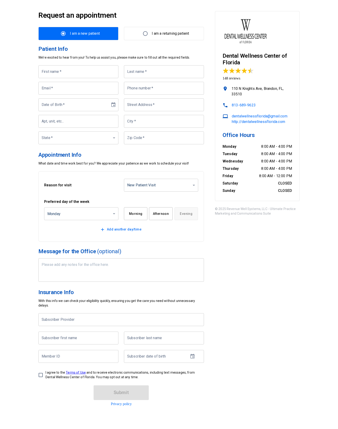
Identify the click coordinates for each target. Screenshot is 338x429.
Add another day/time (124, 229)
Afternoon (161, 214)
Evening (186, 214)
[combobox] (117, 319)
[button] (78, 137)
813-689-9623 (244, 105)
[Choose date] (113, 104)
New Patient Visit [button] (141, 185)
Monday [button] (53, 214)
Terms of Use (76, 372)
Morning (136, 214)
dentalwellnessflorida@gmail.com (259, 116)
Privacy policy (121, 404)
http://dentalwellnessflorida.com (258, 121)
